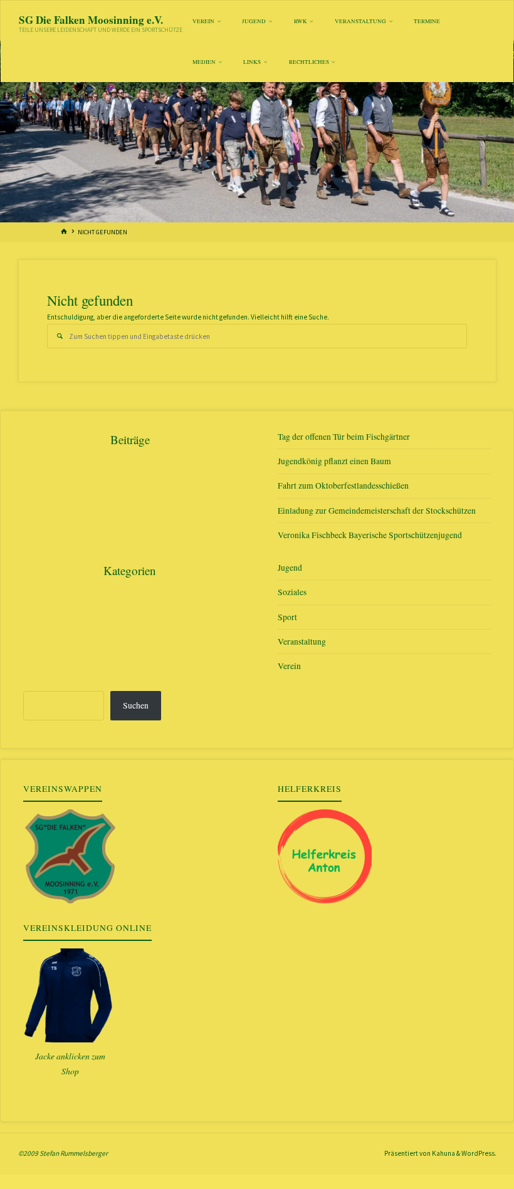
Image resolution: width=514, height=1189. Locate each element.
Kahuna (443, 1153)
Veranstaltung (302, 641)
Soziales (292, 592)
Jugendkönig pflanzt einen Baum (334, 461)
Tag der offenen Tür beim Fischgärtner (344, 436)
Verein (289, 666)
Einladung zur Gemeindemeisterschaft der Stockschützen (377, 510)
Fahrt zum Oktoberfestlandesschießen (343, 485)
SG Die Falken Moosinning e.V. (91, 19)
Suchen (136, 705)
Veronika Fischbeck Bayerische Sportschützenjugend (370, 535)
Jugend (290, 567)
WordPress (478, 1153)
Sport (287, 617)
